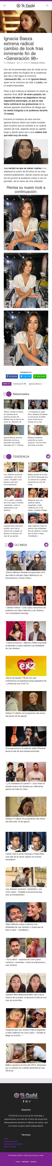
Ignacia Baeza (35, 384)
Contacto (33, 1162)
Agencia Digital (10, 1147)
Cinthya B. (11, 63)
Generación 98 (19, 384)
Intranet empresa (10, 1141)
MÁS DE (6, 384)
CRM (6, 1139)
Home (18, 1162)
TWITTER (27, 376)
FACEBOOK (13, 376)
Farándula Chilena (38, 63)
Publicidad (25, 1162)
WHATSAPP (41, 376)
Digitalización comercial (13, 1144)
